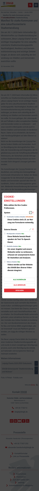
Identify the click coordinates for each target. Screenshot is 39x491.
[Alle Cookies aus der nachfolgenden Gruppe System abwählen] (33, 212)
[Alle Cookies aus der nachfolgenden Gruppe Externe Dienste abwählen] (33, 229)
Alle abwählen (20, 285)
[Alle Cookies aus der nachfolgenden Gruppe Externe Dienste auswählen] (30, 229)
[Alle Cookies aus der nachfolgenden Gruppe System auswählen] (30, 212)
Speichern (20, 290)
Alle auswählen (19, 280)
